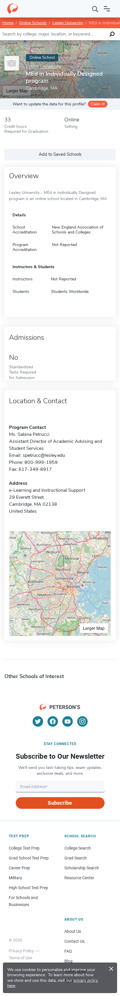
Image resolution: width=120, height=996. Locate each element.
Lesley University (67, 23)
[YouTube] (67, 721)
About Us (72, 931)
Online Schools (33, 23)
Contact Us (74, 941)
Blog (68, 961)
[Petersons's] (12, 8)
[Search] (95, 8)
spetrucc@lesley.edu (44, 455)
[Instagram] (82, 721)
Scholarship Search (81, 868)
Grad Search (75, 858)
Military (15, 877)
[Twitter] (38, 721)
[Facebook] (52, 721)
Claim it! (98, 104)
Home (7, 23)
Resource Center (79, 877)
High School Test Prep (28, 887)
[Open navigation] (107, 8)
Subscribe (60, 803)
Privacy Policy (21, 951)
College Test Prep (24, 848)
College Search (77, 848)
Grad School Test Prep (29, 858)
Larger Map (94, 628)
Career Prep (19, 868)
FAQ (68, 951)
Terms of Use (20, 958)
